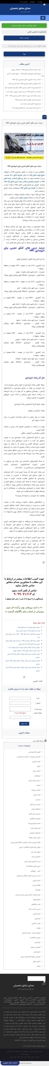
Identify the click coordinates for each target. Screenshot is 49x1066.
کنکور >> (38, 46)
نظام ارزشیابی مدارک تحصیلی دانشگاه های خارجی (25, 842)
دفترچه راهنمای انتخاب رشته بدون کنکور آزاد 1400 (21, 181)
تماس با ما (23, 2)
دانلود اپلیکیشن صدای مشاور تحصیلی (24, 25)
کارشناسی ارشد (36, 857)
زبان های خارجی (35, 828)
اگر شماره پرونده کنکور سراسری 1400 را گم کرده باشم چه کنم (23, 88)
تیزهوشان (37, 776)
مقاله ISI (37, 890)
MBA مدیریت (36, 885)
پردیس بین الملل (35, 804)
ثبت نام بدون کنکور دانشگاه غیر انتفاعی (28, 876)
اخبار (44, 117)
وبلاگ (38, 966)
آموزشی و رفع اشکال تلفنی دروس (30, 957)
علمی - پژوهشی (35, 871)
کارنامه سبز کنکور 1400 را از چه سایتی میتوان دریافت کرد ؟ (23, 92)
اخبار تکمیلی (36, 914)
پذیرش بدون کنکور (34, 814)
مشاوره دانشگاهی (35, 819)
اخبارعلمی (37, 919)
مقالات (38, 928)
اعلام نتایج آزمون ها (34, 823)
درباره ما (39, 2)
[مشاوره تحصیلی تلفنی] (44, 4)
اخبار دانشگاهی (35, 904)
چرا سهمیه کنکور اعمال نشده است (30, 104)
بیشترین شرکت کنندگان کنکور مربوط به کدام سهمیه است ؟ (24, 647)
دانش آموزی (36, 881)
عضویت (32, 2)
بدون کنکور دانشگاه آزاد (33, 866)
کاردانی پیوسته (35, 790)
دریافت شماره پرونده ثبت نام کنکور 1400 (29, 627)
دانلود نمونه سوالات (34, 838)
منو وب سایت (24, 38)
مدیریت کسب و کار (34, 909)
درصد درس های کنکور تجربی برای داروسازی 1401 (24, 123)
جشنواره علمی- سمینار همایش (31, 933)
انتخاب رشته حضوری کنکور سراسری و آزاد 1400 (26, 80)
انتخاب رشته (36, 771)
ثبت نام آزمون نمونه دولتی (32, 861)
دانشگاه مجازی (36, 809)
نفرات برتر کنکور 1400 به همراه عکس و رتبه (28, 631)
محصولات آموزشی (35, 833)
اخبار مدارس (36, 795)
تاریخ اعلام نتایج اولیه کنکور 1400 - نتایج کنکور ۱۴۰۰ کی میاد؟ (25, 75)
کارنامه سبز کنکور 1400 (28, 188)
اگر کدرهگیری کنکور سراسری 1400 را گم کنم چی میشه (25, 84)
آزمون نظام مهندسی (34, 752)
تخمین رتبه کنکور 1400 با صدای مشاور (29, 644)
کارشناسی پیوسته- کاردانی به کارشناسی (28, 757)
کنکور (38, 766)
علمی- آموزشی (36, 923)
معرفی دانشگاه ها (35, 938)
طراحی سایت (35, 1057)
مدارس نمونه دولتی (34, 781)
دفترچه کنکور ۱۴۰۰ (16, 175)
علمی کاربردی (36, 761)
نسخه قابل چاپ (38, 741)
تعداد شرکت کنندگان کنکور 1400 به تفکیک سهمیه (26, 70)
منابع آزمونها (36, 900)
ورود (24, 54)
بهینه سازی (27, 1057)
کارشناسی (37, 942)
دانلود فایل (37, 952)
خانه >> (43, 46)
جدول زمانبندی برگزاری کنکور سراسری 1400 (28, 100)
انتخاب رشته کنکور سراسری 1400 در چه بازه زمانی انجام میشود (23, 641)
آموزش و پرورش (35, 947)
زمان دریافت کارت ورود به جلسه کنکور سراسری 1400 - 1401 (23, 96)
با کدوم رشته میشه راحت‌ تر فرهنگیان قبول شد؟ (26, 108)
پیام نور (38, 800)
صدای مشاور (23, 197)
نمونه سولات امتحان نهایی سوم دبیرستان (28, 895)
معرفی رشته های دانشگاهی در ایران (29, 847)
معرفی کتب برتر (35, 852)
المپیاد (38, 785)
